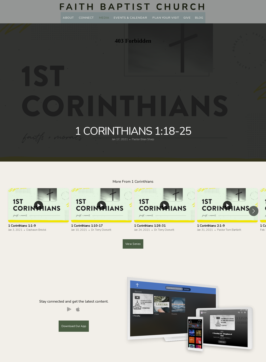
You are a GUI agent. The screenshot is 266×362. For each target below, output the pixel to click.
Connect (87, 18)
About (69, 18)
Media (104, 18)
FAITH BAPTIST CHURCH (133, 7)
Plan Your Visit (165, 18)
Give (187, 18)
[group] (38, 211)
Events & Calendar (131, 18)
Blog (199, 18)
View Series (133, 244)
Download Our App (73, 326)
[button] (253, 211)
